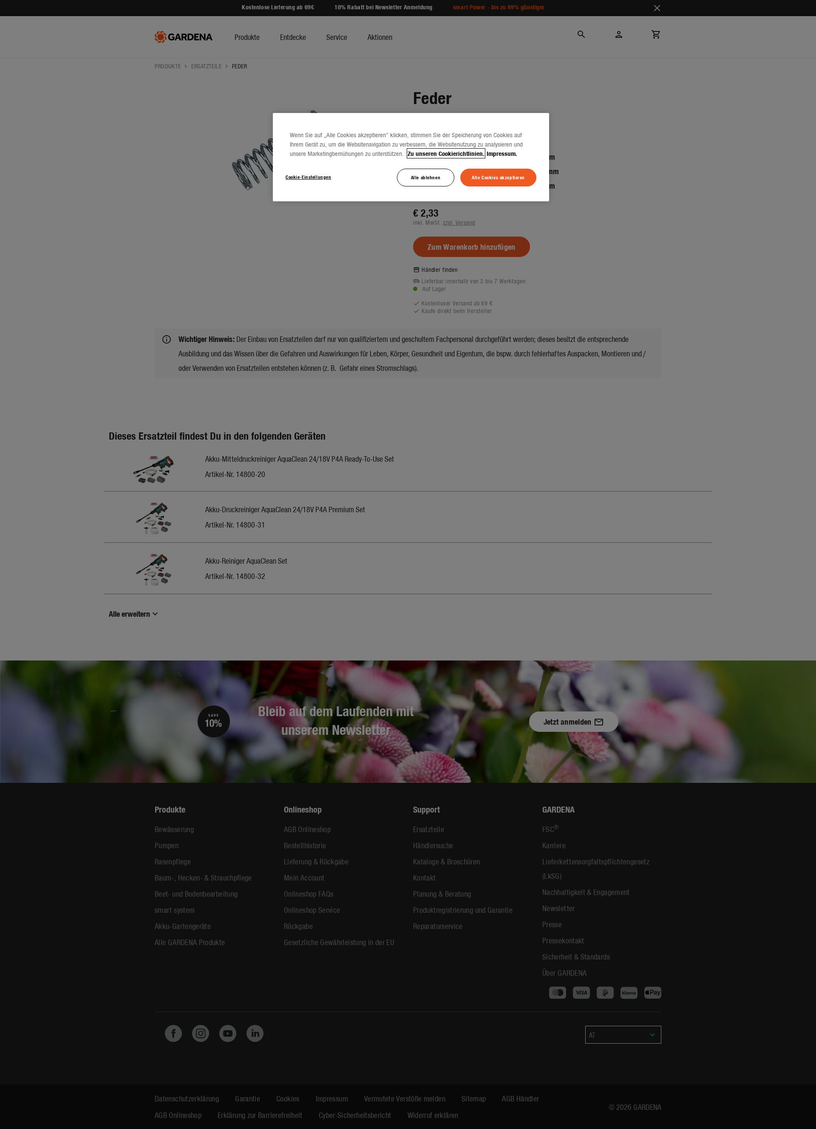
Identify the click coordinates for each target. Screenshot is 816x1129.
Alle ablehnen (425, 177)
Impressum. (502, 153)
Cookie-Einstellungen (308, 176)
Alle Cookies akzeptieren (498, 177)
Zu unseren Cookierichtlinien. (446, 153)
